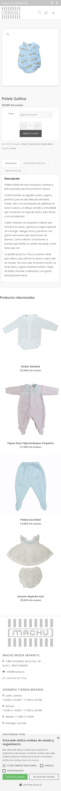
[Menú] (46, 13)
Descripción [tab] (11, 163)
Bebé (24, 144)
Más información (31, 760)
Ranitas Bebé (47, 144)
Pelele (13, 148)
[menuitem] (37, 13)
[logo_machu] (25, 13)
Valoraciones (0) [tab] (13, 170)
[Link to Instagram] (51, 2)
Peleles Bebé (34, 144)
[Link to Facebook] (56, 2)
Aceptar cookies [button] (15, 777)
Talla (11, 113)
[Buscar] (37, 13)
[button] (30, 785)
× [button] (58, 738)
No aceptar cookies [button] (44, 777)
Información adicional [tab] (34, 163)
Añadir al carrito (30, 133)
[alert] (30, 763)
